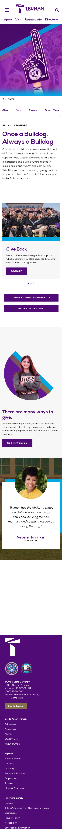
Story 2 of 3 (31, 283)
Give (5, 110)
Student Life (11, 738)
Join (18, 110)
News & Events (13, 758)
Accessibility (11, 822)
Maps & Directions (14, 788)
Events (33, 110)
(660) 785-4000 (14, 691)
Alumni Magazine (31, 308)
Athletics (9, 763)
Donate (16, 271)
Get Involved (17, 443)
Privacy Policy (12, 817)
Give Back (16, 249)
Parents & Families (15, 773)
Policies (9, 802)
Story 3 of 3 (33, 283)
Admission (10, 724)
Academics (10, 728)
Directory (51, 19)
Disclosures (11, 812)
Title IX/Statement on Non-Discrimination (27, 807)
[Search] (57, 10)
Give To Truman (16, 706)
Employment (11, 778)
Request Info (33, 19)
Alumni (8, 733)
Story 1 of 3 (28, 283)
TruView (9, 783)
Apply (8, 19)
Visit (18, 19)
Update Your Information (31, 297)
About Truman (12, 743)
